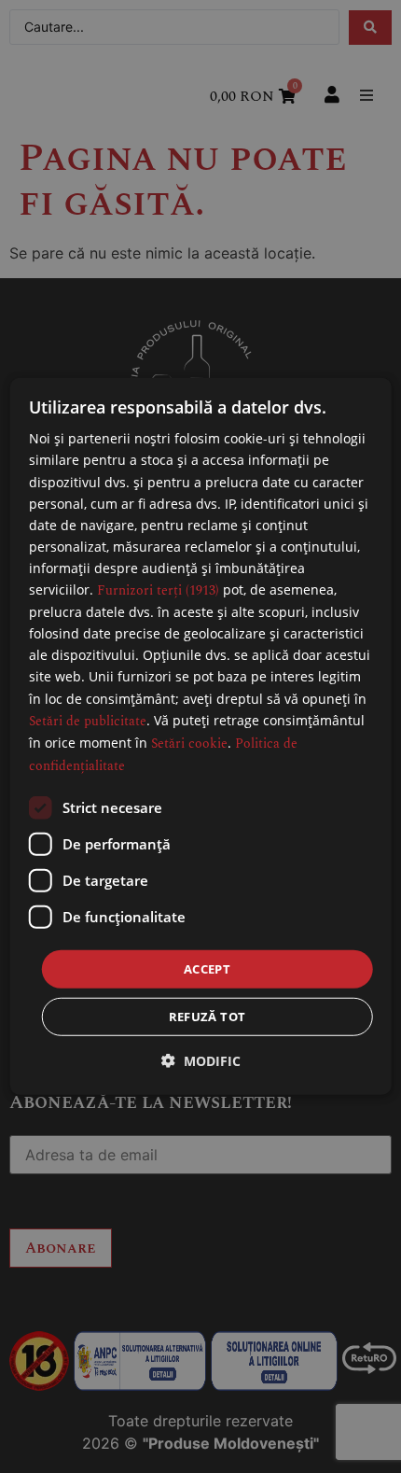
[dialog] (201, 736)
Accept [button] (207, 969)
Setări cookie (189, 742)
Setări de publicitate (87, 720)
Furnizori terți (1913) (158, 590)
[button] (201, 1061)
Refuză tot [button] (207, 1016)
